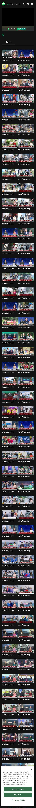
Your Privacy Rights (18, 800)
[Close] (32, 769)
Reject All (17, 795)
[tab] (8, 42)
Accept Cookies (18, 789)
